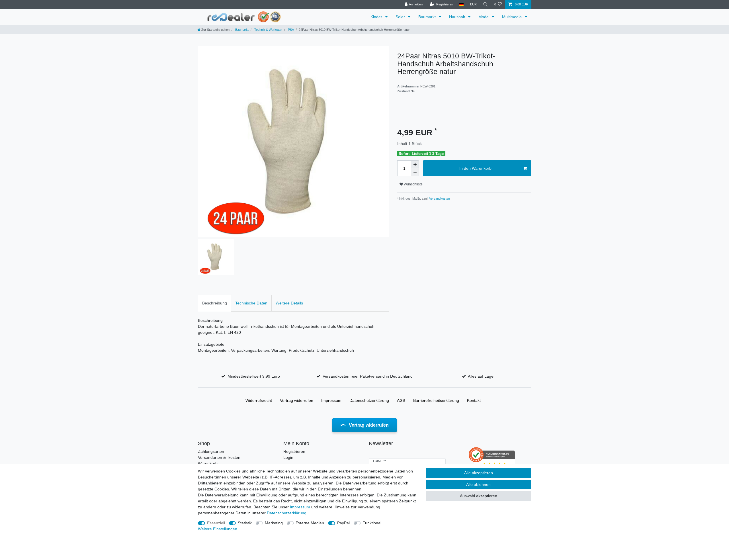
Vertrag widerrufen (296, 400)
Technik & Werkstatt (267, 29)
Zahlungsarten (211, 451)
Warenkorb (208, 463)
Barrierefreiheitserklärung (436, 400)
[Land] (461, 4)
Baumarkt (427, 17)
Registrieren (294, 451)
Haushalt (457, 17)
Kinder (376, 17)
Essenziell (216, 523)
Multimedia (512, 17)
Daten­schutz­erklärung (369, 400)
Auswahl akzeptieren (478, 496)
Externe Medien (310, 523)
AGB (401, 400)
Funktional (372, 523)
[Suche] (485, 4)
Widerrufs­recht (258, 400)
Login (288, 457)
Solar (401, 17)
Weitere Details (289, 303)
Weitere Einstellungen (217, 529)
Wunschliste (413, 184)
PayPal (343, 523)
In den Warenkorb (475, 168)
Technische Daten (251, 303)
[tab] (214, 303)
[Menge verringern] (415, 172)
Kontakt (474, 400)
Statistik (245, 523)
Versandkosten (439, 198)
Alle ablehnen (478, 484)
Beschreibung (214, 303)
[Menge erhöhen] (415, 164)
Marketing (274, 523)
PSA (290, 29)
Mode (484, 17)
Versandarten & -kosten (219, 457)
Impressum (331, 400)
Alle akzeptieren (478, 472)
